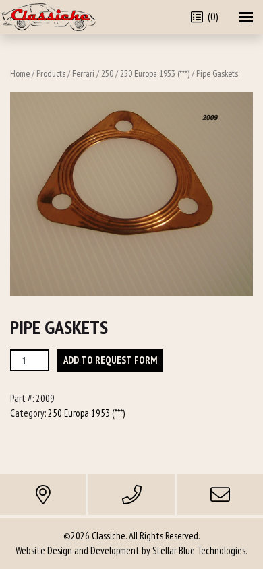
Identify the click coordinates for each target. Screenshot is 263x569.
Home (20, 73)
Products (50, 73)
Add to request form (110, 360)
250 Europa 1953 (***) (154, 73)
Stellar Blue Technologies (198, 550)
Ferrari (83, 73)
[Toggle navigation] (246, 17)
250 (107, 73)
